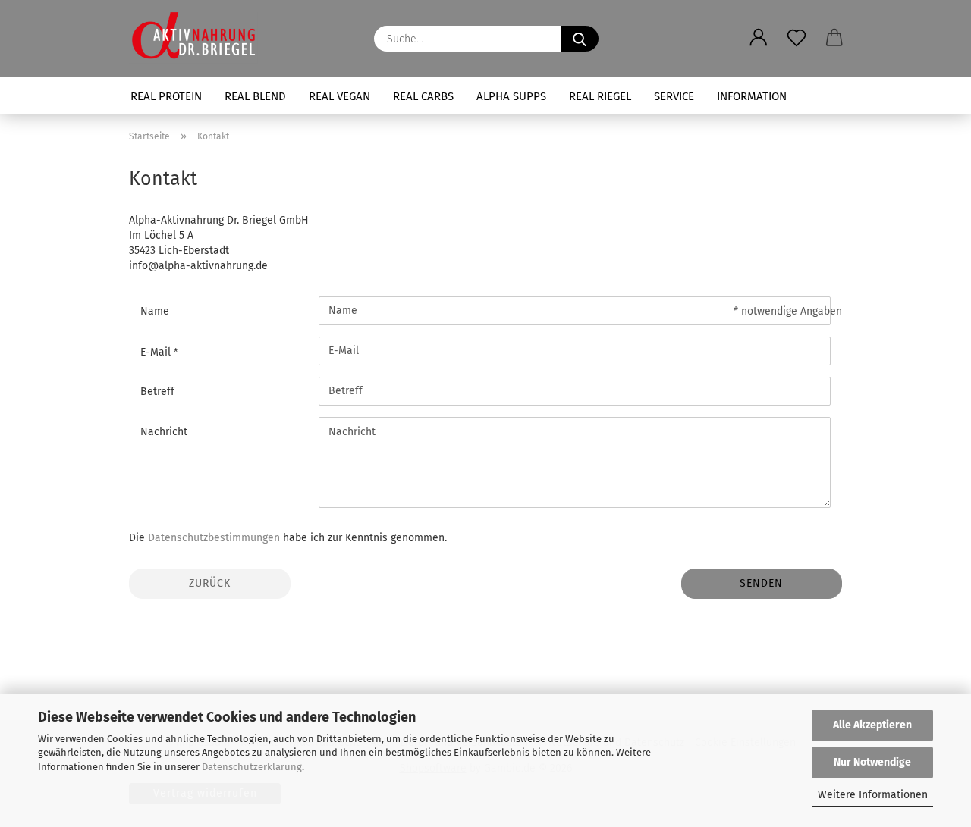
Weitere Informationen (873, 794)
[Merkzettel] (796, 26)
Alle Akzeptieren (872, 725)
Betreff (157, 391)
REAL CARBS (423, 96)
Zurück (210, 583)
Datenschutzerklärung (252, 766)
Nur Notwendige (872, 762)
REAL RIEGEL (600, 96)
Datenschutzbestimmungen (214, 537)
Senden (761, 583)
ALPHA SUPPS (511, 96)
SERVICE (674, 96)
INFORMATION (752, 96)
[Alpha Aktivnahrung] (199, 38)
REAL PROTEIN (166, 96)
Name (154, 311)
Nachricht (163, 431)
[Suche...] (580, 39)
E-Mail (157, 352)
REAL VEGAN (339, 96)
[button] (759, 26)
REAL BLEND (255, 96)
